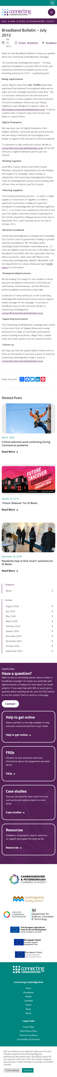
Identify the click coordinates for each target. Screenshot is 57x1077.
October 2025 (13, 646)
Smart (28, 1005)
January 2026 (12, 631)
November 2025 (14, 641)
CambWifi (28, 1000)
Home (28, 988)
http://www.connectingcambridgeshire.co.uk (23, 109)
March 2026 (12, 621)
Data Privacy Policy (28, 1031)
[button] (51, 12)
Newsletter (32, 42)
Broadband (51, 42)
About (28, 1013)
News (8, 590)
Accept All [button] (28, 1070)
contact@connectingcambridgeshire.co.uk (22, 148)
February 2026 (13, 626)
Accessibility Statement (28, 1039)
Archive (22, 42)
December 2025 (13, 636)
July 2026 (10, 611)
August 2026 (12, 606)
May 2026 (11, 616)
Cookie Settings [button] (12, 1070)
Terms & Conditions (28, 1035)
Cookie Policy (28, 1027)
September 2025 (14, 651)
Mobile (28, 996)
